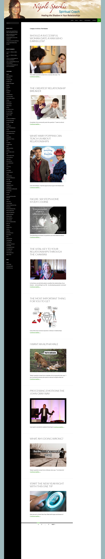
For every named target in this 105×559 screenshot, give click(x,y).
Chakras (8, 92)
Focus (7, 135)
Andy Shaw (8, 77)
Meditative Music (9, 185)
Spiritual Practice (9, 232)
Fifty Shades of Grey (10, 133)
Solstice (7, 229)
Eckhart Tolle (9, 114)
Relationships (9, 216)
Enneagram (8, 126)
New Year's (8, 201)
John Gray (8, 159)
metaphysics (8, 187)
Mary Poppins (9, 181)
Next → (54, 524)
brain (7, 89)
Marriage (8, 179)
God (7, 140)
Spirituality (8, 234)
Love (7, 168)
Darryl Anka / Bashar (10, 98)
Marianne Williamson (10, 177)
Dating (7, 100)
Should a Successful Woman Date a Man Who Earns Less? (46, 38)
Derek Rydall (9, 103)
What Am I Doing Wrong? (46, 438)
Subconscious (9, 238)
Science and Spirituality (11, 221)
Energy (7, 124)
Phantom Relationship (10, 208)
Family (7, 129)
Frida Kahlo (8, 137)
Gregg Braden (9, 144)
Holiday (8, 150)
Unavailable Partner (10, 247)
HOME (72, 20)
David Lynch (8, 101)
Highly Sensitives (9, 148)
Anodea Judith (9, 79)
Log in (7, 262)
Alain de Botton (9, 76)
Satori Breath (9, 219)
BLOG (76, 20)
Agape (7, 74)
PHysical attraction (10, 210)
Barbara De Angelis (10, 83)
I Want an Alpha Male (44, 344)
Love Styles (8, 170)
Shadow (8, 225)
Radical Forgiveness (10, 212)
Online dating (9, 203)
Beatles (7, 85)
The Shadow (8, 242)
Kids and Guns (9, 161)
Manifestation (9, 175)
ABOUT (81, 20)
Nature (7, 199)
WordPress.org (9, 268)
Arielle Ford (8, 81)
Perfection (8, 206)
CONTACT (94, 20)
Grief (7, 146)
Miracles (8, 192)
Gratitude (8, 142)
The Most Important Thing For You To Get (48, 300)
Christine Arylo (9, 94)
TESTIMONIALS (87, 20)
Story (7, 236)
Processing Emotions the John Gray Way (47, 392)
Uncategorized (9, 249)
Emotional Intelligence (10, 118)
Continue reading (35, 76)
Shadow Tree (9, 227)
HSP (7, 153)
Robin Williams (9, 218)
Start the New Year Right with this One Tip (47, 485)
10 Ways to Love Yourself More (12, 40)
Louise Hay (8, 166)
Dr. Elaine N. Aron (10, 109)
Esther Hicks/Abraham (10, 127)
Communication (9, 96)
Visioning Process (9, 252)
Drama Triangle (9, 113)
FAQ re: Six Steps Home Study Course (44, 200)
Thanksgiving (9, 240)
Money (7, 194)
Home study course (10, 151)
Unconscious (9, 250)
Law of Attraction (9, 163)
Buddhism (8, 90)
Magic (7, 174)
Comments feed (9, 266)
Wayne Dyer (8, 254)
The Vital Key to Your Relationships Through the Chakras (46, 251)
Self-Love (8, 223)
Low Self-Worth (9, 172)
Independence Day (10, 155)
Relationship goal (9, 214)
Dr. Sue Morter (9, 111)
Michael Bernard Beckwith (11, 188)
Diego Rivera (9, 105)
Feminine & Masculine (10, 131)
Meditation (8, 183)
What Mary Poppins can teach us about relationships (46, 138)
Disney (7, 107)
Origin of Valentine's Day (11, 205)
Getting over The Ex (10, 138)
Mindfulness (8, 190)
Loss (7, 164)
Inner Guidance (9, 157)
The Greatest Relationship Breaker (48, 90)
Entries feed (8, 264)
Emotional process (10, 120)
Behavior (8, 87)
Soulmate (8, 231)
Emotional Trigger (10, 122)
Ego (7, 116)
